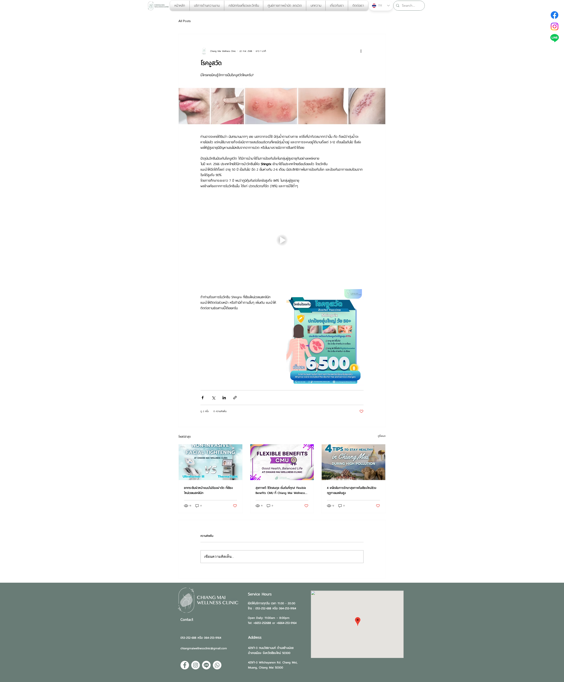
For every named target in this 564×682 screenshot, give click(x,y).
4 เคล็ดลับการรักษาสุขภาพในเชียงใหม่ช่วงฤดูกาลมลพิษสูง (351, 490)
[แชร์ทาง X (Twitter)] (213, 398)
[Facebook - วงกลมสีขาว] (184, 665)
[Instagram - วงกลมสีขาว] (195, 665)
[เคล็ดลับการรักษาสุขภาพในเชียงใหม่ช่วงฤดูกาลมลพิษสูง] (353, 462)
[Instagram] (554, 26)
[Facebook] (554, 15)
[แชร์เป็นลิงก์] (235, 398)
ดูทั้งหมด (382, 436)
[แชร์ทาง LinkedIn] (224, 398)
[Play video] (282, 240)
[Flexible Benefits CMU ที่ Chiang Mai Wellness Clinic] (282, 462)
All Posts (184, 21)
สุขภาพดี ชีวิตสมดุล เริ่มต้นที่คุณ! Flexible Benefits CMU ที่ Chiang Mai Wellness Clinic (281, 490)
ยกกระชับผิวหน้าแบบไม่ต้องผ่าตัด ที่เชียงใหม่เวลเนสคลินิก (208, 490)
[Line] (554, 38)
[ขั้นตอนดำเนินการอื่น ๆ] (361, 51)
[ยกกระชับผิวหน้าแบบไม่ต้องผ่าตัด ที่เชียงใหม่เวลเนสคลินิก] (210, 462)
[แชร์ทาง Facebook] (202, 398)
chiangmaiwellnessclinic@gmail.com (203, 648)
